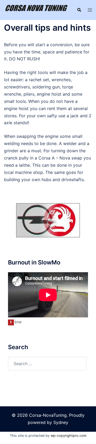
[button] (79, 10)
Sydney (60, 422)
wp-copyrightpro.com (68, 436)
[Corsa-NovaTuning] (36, 9)
